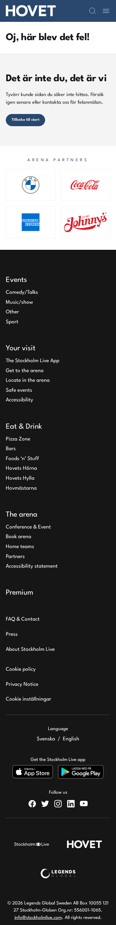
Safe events (19, 390)
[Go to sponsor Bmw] (30, 185)
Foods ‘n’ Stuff (22, 458)
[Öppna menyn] (106, 11)
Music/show (19, 302)
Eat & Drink (24, 426)
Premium (19, 592)
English (71, 739)
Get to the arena (25, 370)
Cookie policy (21, 669)
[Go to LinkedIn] (71, 803)
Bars (11, 448)
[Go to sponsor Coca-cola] (85, 185)
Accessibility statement (32, 566)
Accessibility (19, 400)
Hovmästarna (21, 488)
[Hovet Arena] (31, 10)
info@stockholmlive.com (38, 917)
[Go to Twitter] (45, 803)
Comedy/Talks (22, 292)
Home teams (20, 546)
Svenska (46, 739)
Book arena (18, 536)
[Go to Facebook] (32, 803)
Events (16, 280)
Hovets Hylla (20, 478)
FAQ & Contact (23, 619)
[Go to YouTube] (84, 803)
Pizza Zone (18, 439)
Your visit (20, 348)
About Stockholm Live (30, 649)
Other (12, 312)
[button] (92, 11)
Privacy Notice (22, 684)
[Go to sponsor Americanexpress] (30, 222)
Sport (12, 322)
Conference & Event (28, 527)
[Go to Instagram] (58, 803)
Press (12, 634)
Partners (15, 556)
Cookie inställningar (28, 699)
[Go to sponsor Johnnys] (85, 222)
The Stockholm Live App (32, 360)
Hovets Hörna (21, 468)
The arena (21, 514)
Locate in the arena (28, 380)
